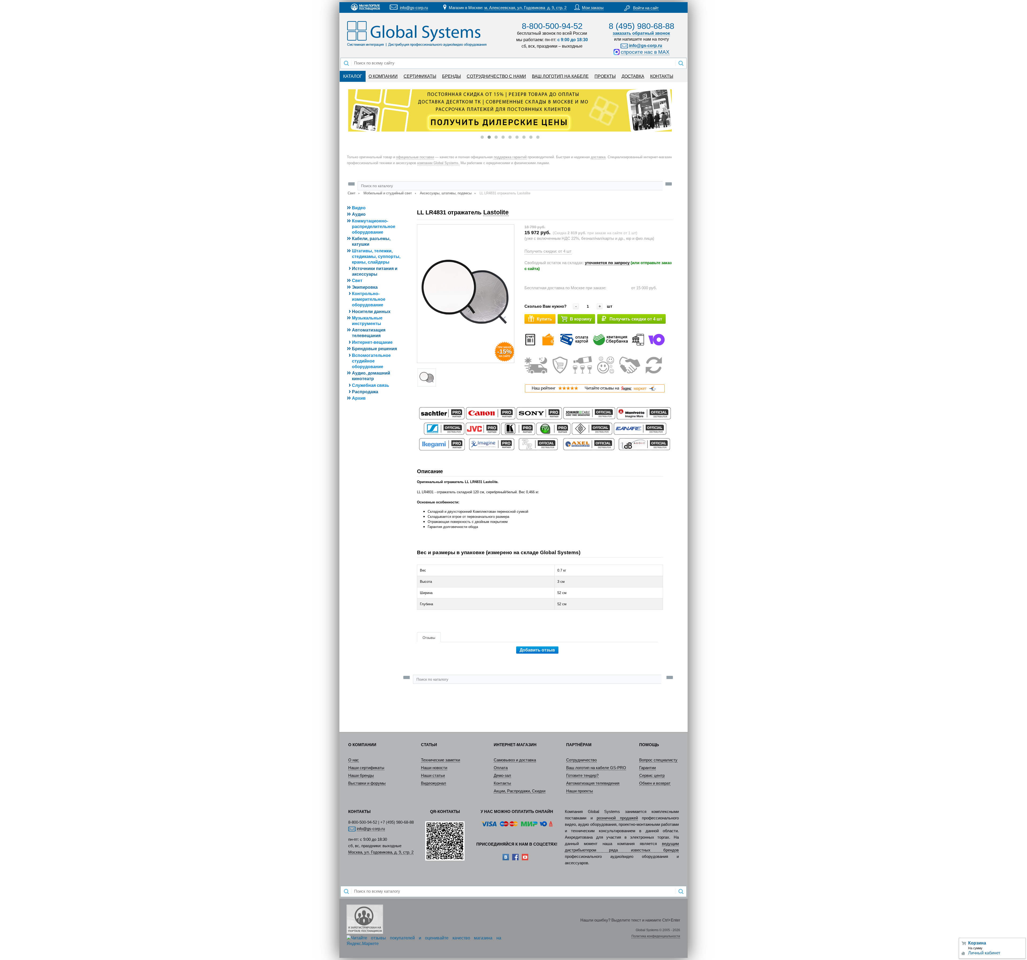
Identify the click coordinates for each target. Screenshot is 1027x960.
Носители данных (371, 311)
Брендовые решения (374, 348)
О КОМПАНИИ (383, 76)
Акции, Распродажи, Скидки (519, 791)
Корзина (977, 943)
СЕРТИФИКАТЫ (420, 76)
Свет (351, 193)
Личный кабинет (984, 953)
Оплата (501, 768)
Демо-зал (502, 775)
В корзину (581, 319)
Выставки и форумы (367, 783)
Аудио (359, 214)
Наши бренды (361, 775)
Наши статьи (433, 775)
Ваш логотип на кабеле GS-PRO (596, 768)
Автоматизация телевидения (592, 783)
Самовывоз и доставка (515, 760)
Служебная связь (370, 385)
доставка (598, 157)
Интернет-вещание (372, 342)
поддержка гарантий (510, 157)
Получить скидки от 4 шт (636, 319)
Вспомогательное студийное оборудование (371, 361)
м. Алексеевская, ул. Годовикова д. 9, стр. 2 (525, 8)
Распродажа (365, 392)
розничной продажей (617, 818)
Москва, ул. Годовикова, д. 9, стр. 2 (380, 852)
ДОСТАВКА (633, 76)
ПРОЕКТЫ (605, 76)
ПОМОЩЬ (649, 745)
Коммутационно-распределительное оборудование (373, 226)
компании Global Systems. (438, 163)
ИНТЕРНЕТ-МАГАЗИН (515, 745)
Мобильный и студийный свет (387, 193)
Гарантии (647, 768)
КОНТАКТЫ (661, 76)
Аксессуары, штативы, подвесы (446, 193)
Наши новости (434, 768)
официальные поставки (415, 157)
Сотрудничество (581, 760)
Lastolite (496, 212)
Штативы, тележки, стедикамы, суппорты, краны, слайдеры (376, 256)
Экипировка (365, 287)
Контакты (502, 783)
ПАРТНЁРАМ (579, 745)
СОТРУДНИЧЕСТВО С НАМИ (496, 76)
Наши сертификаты (366, 768)
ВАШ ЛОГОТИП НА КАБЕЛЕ (560, 76)
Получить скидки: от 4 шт (548, 251)
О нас (353, 760)
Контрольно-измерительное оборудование (368, 299)
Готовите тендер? (582, 775)
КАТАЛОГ (352, 76)
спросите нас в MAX (645, 52)
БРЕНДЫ (451, 76)
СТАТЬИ (429, 745)
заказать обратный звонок (641, 33)
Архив (359, 398)
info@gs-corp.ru (414, 8)
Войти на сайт (646, 8)
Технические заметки (440, 760)
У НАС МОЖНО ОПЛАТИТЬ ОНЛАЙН (517, 811)
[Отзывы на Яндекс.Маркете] (594, 391)
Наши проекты (579, 791)
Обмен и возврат (654, 783)
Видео (359, 208)
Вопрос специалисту (658, 760)
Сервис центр (652, 775)
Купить (544, 319)
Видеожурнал (433, 783)
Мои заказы (593, 8)
